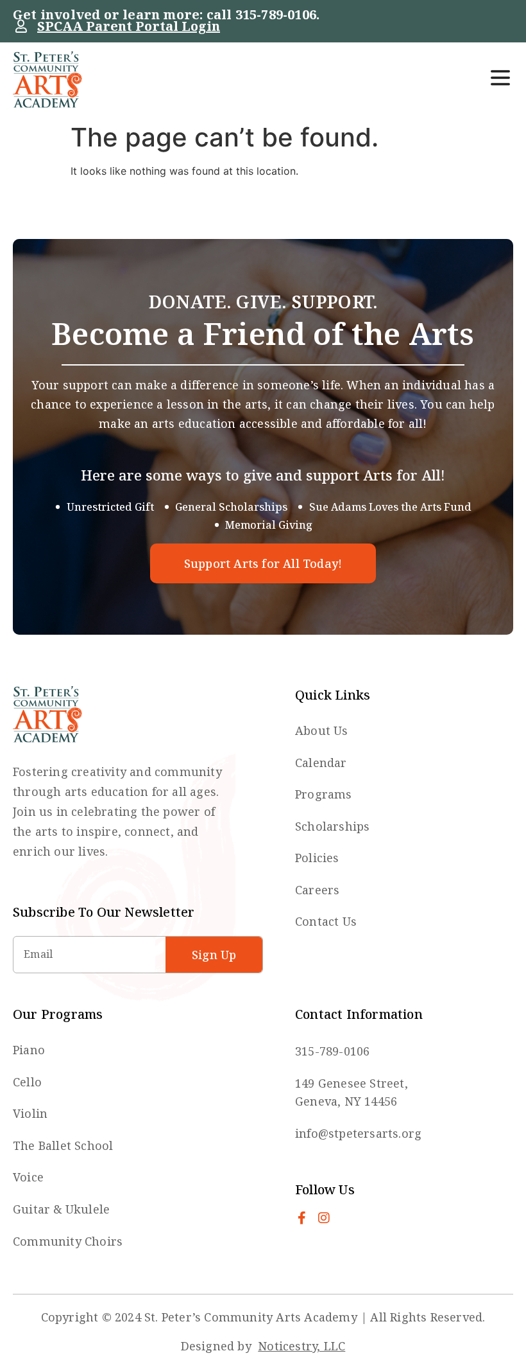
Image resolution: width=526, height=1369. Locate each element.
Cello (27, 1082)
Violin (30, 1113)
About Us (321, 730)
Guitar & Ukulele (61, 1209)
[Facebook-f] (301, 1218)
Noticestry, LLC (301, 1346)
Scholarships (332, 826)
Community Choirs (68, 1241)
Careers (317, 889)
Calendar (321, 762)
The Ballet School (63, 1145)
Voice (28, 1177)
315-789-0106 (275, 14)
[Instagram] (324, 1218)
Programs (323, 794)
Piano (29, 1049)
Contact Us (326, 921)
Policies (317, 857)
